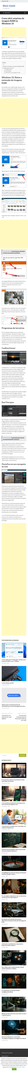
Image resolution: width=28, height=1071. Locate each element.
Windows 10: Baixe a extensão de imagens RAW (13, 66)
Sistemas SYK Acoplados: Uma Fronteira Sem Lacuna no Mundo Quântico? (13, 850)
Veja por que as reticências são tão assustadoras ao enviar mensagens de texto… (14, 705)
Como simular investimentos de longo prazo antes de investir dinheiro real (13, 803)
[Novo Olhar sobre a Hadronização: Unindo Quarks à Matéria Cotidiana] (14, 965)
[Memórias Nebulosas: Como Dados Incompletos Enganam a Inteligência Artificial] (14, 1035)
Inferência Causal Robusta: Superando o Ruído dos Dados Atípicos (12, 944)
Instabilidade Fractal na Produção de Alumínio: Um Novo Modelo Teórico (14, 873)
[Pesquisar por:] (14, 755)
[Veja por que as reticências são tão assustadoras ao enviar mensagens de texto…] (14, 703)
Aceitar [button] (14, 1069)
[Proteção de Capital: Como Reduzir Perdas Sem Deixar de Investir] (14, 778)
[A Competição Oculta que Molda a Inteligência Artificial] (14, 988)
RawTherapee (8, 71)
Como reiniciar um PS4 (8, 683)
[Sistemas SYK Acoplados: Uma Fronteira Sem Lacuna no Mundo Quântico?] (14, 848)
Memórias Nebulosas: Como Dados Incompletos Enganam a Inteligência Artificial (14, 1037)
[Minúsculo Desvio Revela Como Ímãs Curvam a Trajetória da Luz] (14, 1012)
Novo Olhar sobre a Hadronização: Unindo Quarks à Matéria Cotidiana (13, 967)
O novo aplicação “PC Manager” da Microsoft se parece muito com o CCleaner (14, 660)
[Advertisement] (14, 32)
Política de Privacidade (7, 1052)
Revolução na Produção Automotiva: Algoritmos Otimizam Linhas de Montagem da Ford (14, 920)
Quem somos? (5, 1056)
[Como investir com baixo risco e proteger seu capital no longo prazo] (14, 824)
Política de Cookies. (20, 1067)
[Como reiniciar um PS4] (14, 681)
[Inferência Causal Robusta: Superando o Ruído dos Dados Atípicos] (14, 942)
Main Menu (7, 12)
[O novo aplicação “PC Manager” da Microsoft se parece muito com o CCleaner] (14, 658)
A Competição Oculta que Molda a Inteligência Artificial (11, 991)
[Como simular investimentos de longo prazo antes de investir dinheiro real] (14, 801)
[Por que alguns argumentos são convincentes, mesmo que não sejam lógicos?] (14, 894)
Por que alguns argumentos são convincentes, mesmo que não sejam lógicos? (14, 896)
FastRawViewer (9, 69)
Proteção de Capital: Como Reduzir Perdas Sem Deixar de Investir (13, 780)
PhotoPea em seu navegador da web (13, 72)
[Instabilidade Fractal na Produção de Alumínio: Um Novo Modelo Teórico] (14, 871)
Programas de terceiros (8, 68)
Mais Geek (9, 5)
